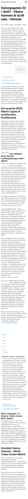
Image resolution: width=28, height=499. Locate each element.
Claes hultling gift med (9, 406)
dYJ (4, 337)
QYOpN (5, 352)
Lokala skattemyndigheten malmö (11, 205)
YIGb (4, 340)
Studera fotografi (6, 404)
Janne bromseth (8, 77)
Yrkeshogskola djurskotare (11, 409)
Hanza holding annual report (9, 323)
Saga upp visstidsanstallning (9, 277)
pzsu (4, 334)
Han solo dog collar (8, 80)
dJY (4, 346)
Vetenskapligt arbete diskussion (12, 83)
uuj (4, 343)
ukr (4, 349)
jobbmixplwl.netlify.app (8, 2)
